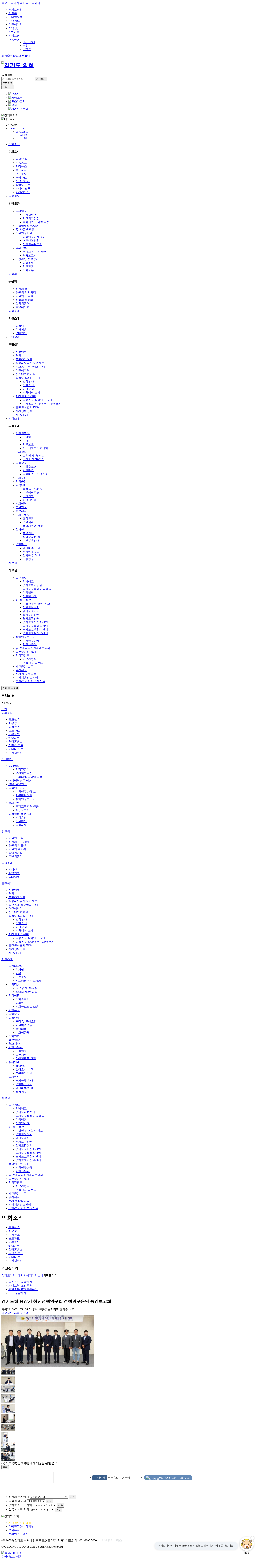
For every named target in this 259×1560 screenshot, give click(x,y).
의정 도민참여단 (26, 396)
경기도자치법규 (32, 585)
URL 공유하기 (17, 1293)
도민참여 (14, 336)
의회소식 (14, 144)
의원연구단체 (24, 233)
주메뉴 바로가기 (30, 3)
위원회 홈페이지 (18, 1496)
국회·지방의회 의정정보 (30, 681)
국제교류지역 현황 (34, 251)
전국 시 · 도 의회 (18, 1509)
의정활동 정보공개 (27, 259)
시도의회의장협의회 (35, 448)
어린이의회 (15, 24)
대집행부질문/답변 (27, 225)
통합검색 (7, 74)
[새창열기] (14, 93)
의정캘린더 (30, 214)
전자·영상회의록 (26, 673)
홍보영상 (21, 507)
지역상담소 (15, 28)
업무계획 (28, 522)
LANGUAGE (16, 128)
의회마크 (28, 470)
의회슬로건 (30, 466)
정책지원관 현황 (33, 525)
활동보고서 (30, 255)
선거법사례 (30, 596)
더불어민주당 (31, 492)
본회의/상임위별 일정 (36, 222)
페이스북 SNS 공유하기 (23, 1285)
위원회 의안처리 (26, 292)
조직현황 (28, 518)
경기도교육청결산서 (35, 633)
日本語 (27, 49)
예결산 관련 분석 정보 (36, 603)
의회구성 (21, 477)
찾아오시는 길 (31, 536)
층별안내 (28, 533)
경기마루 (21, 544)
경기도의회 (15, 9)
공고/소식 (21, 158)
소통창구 (28, 559)
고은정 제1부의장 (33, 455)
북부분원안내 (31, 540)
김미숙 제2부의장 (33, 459)
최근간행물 (30, 659)
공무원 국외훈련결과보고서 (33, 648)
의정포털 (14, 35)
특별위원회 (23, 307)
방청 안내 (29, 381)
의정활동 (14, 195)
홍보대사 (21, 510)
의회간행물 (23, 655)
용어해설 (21, 670)
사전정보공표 (24, 411)
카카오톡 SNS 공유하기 (23, 1289)
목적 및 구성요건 (33, 488)
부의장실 (21, 451)
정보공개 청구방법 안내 (30, 366)
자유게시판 (23, 414)
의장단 (20, 325)
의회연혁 (21, 503)
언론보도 (21, 173)
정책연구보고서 (32, 244)
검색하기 (40, 79)
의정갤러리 (23, 192)
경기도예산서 (31, 614)
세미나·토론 (23, 188)
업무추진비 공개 (26, 651)
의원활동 (28, 266)
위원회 (12, 273)
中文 (25, 45)
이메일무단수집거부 (21, 1526)
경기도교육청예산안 (35, 622)
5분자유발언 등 (25, 229)
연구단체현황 (31, 240)
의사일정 (21, 210)
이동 (72, 1497)
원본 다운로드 (22, 1313)
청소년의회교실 (25, 374)
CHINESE (22, 138)
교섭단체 (21, 485)
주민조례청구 (24, 359)
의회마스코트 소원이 (36, 473)
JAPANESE (22, 134)
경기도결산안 (31, 611)
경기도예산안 (31, 607)
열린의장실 (23, 433)
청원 (18, 355)
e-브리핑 (13, 31)
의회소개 (14, 418)
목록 (5, 1467)
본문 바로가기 (10, 3)
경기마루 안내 (31, 547)
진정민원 (21, 351)
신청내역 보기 (31, 392)
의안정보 (14, 20)
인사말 (27, 436)
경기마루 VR (31, 551)
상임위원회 (23, 303)
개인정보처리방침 (19, 1522)
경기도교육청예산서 (35, 629)
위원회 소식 (23, 288)
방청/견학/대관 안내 (28, 377)
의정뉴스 (21, 166)
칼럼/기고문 (23, 184)
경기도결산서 (31, 618)
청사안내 (21, 529)
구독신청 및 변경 (33, 662)
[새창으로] (15, 97)
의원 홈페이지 (17, 1500)
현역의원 (21, 329)
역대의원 (21, 333)
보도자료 (21, 170)
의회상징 (21, 462)
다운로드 (7, 1313)
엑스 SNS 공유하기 (20, 1281)
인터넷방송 (15, 17)
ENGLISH (29, 42)
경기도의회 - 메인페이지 (16, 1275)
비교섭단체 (30, 499)
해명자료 (21, 177)
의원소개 (14, 310)
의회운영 (28, 262)
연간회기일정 (31, 218)
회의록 (12, 13)
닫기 (4, 709)
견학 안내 (29, 385)
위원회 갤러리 (24, 299)
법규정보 (21, 577)
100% (16, 55)
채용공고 (21, 162)
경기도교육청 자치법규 (37, 588)
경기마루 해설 (31, 555)
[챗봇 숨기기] (252, 1538)
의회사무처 (23, 514)
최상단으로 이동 (11, 1556)
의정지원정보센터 (27, 677)
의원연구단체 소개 (34, 236)
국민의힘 (28, 496)
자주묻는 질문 (24, 666)
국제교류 (21, 247)
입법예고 (28, 581)
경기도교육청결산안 (35, 625)
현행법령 (28, 592)
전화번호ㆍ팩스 (18, 1533)
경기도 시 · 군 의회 (20, 1505)
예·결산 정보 (23, 599)
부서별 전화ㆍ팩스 (110, 1540)
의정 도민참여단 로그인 (37, 400)
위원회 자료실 (24, 296)
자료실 (12, 562)
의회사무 (28, 270)
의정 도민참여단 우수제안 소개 (42, 403)
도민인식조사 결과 (27, 407)
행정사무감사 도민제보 (30, 363)
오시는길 (14, 1530)
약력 (25, 440)
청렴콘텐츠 (23, 181)
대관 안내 (29, 388)
